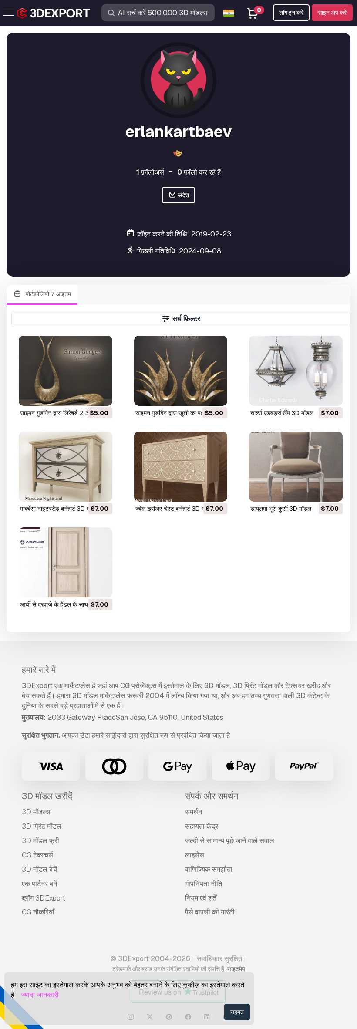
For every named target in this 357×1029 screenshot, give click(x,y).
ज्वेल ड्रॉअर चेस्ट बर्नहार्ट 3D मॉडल (174, 509)
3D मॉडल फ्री (40, 840)
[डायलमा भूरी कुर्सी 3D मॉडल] (296, 467)
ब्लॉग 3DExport (43, 898)
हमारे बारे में (39, 669)
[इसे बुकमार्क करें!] (100, 393)
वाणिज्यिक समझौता (208, 869)
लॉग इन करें (291, 13)
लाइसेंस (194, 855)
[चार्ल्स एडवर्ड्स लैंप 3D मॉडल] (296, 371)
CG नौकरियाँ (38, 912)
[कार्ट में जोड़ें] (82, 393)
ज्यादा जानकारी (40, 994)
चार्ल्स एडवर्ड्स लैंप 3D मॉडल (281, 413)
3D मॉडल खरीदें (47, 796)
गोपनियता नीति (203, 883)
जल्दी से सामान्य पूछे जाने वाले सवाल (229, 840)
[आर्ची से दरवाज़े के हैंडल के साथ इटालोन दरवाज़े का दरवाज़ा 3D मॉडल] (65, 562)
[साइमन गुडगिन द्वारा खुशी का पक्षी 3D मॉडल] (181, 371)
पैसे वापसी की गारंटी (210, 912)
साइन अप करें (332, 13)
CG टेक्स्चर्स (37, 855)
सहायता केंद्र (201, 826)
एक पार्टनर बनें (39, 883)
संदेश (183, 195)
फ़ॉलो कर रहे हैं (199, 172)
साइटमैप (236, 969)
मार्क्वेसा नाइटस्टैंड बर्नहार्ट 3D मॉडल (59, 509)
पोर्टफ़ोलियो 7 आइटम (47, 294)
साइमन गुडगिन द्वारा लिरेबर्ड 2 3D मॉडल (63, 413)
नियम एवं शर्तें (200, 898)
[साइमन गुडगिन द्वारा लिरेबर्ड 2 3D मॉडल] (65, 371)
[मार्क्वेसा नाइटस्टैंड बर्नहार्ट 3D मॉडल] (65, 467)
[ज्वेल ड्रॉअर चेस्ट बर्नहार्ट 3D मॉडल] (181, 467)
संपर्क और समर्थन (211, 796)
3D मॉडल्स (36, 811)
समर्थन (193, 811)
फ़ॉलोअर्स (150, 172)
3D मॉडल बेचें (39, 869)
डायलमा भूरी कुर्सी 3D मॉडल (280, 509)
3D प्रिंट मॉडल (41, 826)
